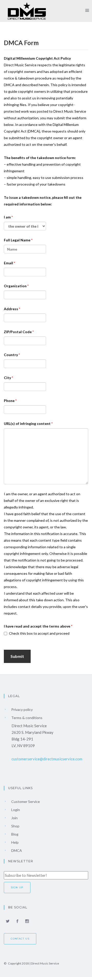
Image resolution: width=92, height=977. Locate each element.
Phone (9, 400)
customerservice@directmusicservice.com (47, 759)
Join (14, 818)
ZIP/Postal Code (18, 332)
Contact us (20, 938)
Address (11, 309)
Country (11, 355)
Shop (14, 826)
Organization (15, 286)
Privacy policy (21, 709)
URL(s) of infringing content (27, 423)
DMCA (16, 850)
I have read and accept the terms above (37, 626)
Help (14, 842)
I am (8, 217)
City (8, 377)
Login (15, 809)
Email (9, 263)
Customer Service (25, 801)
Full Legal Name (17, 240)
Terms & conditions (26, 717)
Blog (14, 834)
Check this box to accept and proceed (39, 633)
